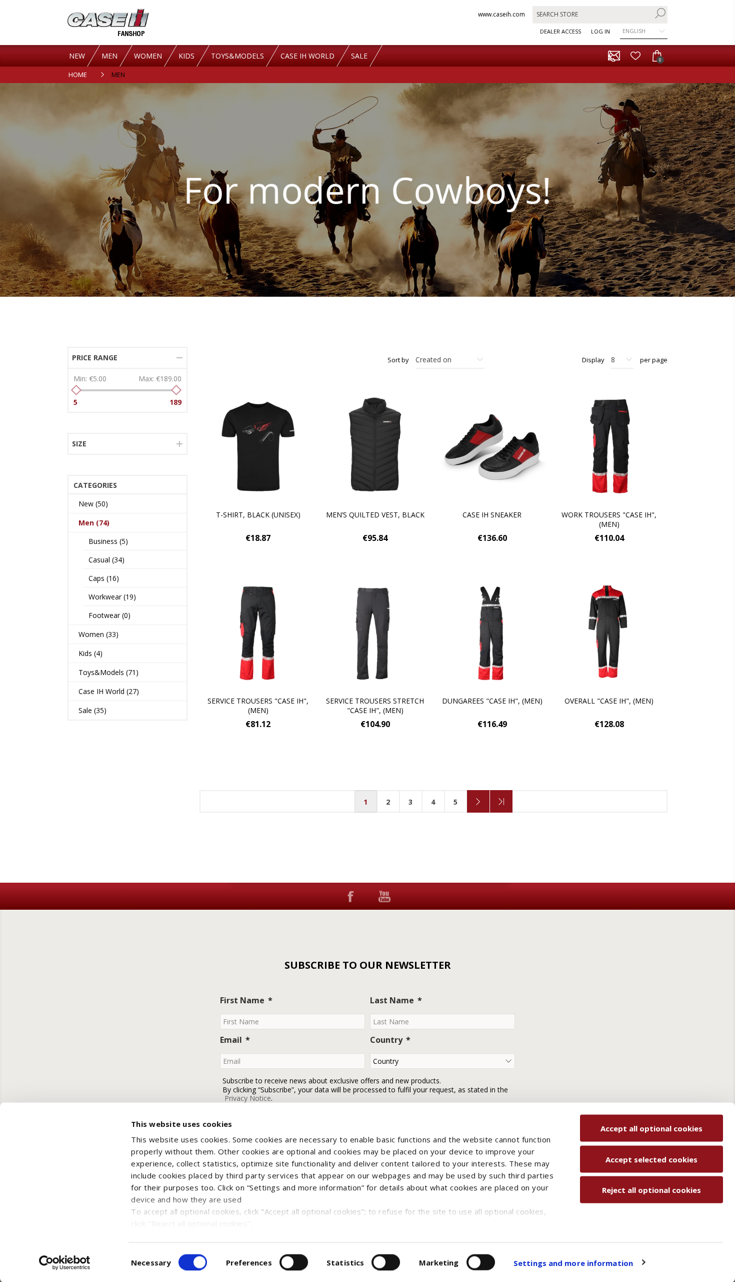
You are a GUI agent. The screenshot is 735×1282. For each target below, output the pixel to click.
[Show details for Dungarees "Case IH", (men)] (492, 632)
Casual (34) (106, 559)
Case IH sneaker (492, 514)
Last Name (392, 1000)
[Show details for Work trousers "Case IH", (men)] (609, 446)
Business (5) (108, 541)
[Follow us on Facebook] (351, 896)
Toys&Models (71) (108, 672)
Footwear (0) (109, 615)
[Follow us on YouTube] (385, 896)
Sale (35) (92, 710)
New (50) (93, 503)
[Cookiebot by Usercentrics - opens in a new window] (64, 1262)
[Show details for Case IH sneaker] (492, 446)
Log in (600, 31)
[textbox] (592, 14)
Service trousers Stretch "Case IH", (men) (375, 705)
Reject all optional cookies (651, 1190)
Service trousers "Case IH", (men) (258, 705)
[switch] (294, 1262)
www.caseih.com (501, 14)
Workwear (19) (112, 596)
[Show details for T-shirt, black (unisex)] (258, 446)
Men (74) (94, 522)
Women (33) (98, 634)
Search (660, 13)
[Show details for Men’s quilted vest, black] (375, 446)
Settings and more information (573, 1262)
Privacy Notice (247, 1098)
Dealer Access (560, 31)
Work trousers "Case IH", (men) (609, 519)
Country (386, 1039)
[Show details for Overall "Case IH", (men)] (609, 632)
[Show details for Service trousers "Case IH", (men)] (258, 632)
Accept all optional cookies (651, 1128)
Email (231, 1039)
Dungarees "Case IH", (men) (492, 701)
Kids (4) (90, 653)
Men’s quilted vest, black (375, 514)
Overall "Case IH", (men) (609, 701)
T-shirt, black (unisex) (258, 514)
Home (77, 74)
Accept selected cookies (652, 1159)
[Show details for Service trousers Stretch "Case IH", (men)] (375, 632)
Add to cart (302, 405)
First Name (242, 1000)
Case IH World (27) (108, 691)
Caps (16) (103, 578)
